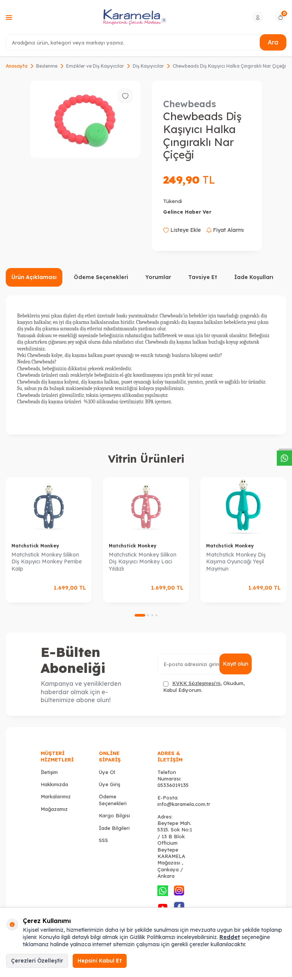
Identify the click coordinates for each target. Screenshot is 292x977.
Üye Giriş (109, 784)
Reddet (229, 937)
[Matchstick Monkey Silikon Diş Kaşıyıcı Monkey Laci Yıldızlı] (146, 507)
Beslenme (46, 66)
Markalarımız (56, 796)
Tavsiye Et (202, 277)
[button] (140, 615)
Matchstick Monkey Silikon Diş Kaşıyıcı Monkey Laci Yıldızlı (142, 562)
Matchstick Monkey (35, 546)
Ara (273, 42)
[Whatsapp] (162, 890)
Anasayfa (16, 66)
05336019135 (173, 785)
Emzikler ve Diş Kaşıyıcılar (95, 66)
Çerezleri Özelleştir (37, 960)
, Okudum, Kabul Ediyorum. (203, 686)
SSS (103, 840)
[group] (85, 119)
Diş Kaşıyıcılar (148, 66)
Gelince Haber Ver (187, 212)
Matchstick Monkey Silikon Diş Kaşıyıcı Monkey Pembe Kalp (46, 562)
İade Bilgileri (114, 828)
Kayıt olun (235, 663)
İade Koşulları (253, 277)
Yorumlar (158, 277)
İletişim (49, 772)
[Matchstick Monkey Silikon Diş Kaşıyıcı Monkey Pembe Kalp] (49, 507)
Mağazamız (54, 809)
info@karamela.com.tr (183, 804)
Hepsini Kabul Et (100, 960)
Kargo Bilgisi (114, 815)
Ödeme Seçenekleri (101, 277)
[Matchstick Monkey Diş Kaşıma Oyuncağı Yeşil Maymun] (243, 507)
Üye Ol (107, 772)
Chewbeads (189, 103)
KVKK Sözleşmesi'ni (196, 683)
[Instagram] (179, 890)
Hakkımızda (54, 784)
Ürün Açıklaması (34, 277)
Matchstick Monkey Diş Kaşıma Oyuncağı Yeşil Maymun (236, 562)
